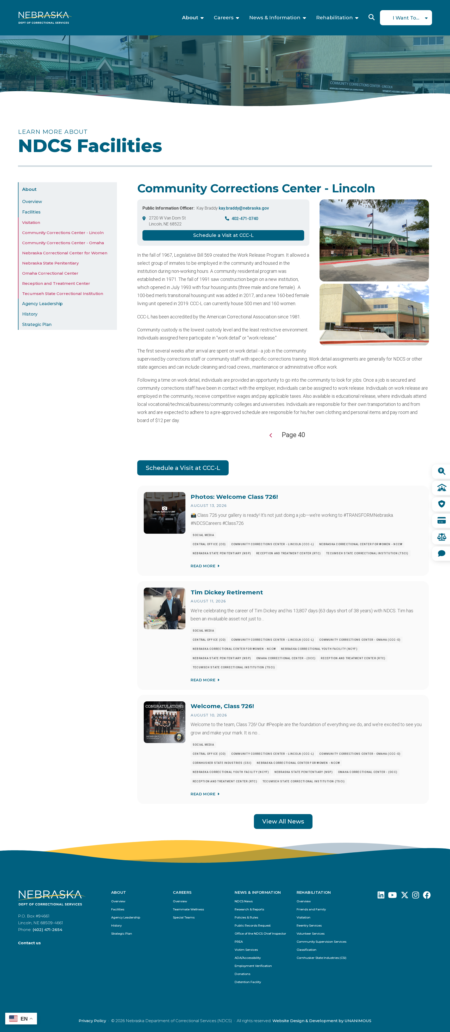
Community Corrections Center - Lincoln (63, 232)
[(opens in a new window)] (381, 896)
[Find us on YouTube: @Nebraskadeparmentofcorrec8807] (392, 896)
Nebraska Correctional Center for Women (64, 252)
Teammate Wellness (188, 909)
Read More (203, 566)
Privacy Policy (92, 1020)
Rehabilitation (334, 18)
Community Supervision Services (321, 941)
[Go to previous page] (271, 435)
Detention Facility (248, 982)
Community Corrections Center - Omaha (63, 242)
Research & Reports (249, 909)
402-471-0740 (245, 218)
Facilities (31, 212)
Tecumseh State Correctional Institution (62, 293)
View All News (283, 821)
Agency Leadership (42, 303)
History (30, 314)
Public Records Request (253, 925)
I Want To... (406, 18)
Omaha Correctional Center (50, 273)
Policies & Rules (246, 917)
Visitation (31, 222)
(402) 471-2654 (47, 929)
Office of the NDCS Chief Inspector (260, 933)
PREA (239, 941)
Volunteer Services (310, 933)
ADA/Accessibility (248, 958)
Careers (224, 18)
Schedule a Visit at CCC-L (223, 235)
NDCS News (244, 901)
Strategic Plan (37, 324)
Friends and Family (311, 909)
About (190, 18)
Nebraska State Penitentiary (50, 263)
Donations (242, 974)
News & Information (275, 18)
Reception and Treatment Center (56, 283)
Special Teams (184, 917)
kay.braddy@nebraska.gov (244, 208)
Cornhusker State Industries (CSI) (321, 958)
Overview (32, 201)
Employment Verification (253, 966)
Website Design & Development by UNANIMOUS (321, 1020)
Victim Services (246, 950)
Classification (306, 950)
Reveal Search (371, 17)
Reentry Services (309, 925)
